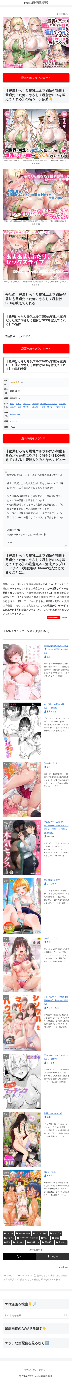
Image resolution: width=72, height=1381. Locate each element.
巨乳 (12, 404)
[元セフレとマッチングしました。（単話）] (22, 1081)
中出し (18, 404)
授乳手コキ (60, 407)
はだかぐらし (50, 1172)
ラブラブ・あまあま (48, 404)
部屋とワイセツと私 (53, 1113)
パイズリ (26, 404)
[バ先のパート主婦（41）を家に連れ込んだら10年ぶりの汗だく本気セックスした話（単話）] (22, 847)
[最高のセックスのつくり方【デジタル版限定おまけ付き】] (22, 671)
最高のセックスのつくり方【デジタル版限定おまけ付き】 (56, 649)
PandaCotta (15, 414)
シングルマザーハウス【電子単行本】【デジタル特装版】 (56, 1000)
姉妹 (43, 407)
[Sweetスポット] (22, 789)
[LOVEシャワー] (22, 964)
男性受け (50, 407)
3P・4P (35, 404)
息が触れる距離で (52, 880)
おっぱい (62, 404)
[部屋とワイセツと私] (22, 1139)
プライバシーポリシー (36, 1370)
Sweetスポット (51, 763)
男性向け (26, 407)
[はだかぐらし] (22, 1198)
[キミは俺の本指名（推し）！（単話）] (22, 731)
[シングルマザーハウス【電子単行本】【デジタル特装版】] (22, 1023)
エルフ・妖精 (15, 407)
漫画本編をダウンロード (36, 77)
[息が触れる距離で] (22, 906)
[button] (52, 1256)
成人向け (36, 407)
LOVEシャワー (50, 938)
